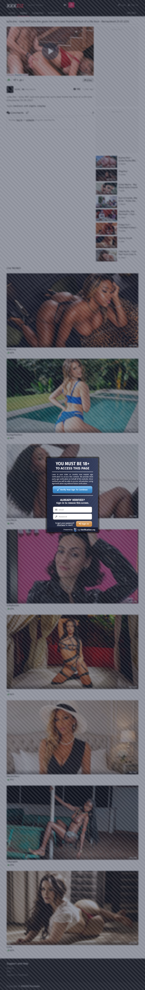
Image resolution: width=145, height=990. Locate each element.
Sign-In (85, 524)
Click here (61, 525)
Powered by (68, 530)
